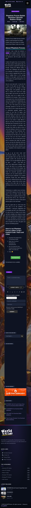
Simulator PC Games (15, 474)
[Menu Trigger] (27, 3)
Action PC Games (15, 470)
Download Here (15, 257)
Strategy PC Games (15, 477)
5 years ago (14, 21)
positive (7, 53)
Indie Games (15, 479)
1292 (21, 21)
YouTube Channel (11, 1)
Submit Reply (15, 287)
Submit (12, 311)
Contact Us (20, 1)
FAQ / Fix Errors (7, 459)
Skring (8, 21)
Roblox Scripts (15, 11)
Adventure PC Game (15, 468)
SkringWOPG (4, 505)
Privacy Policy (7, 457)
